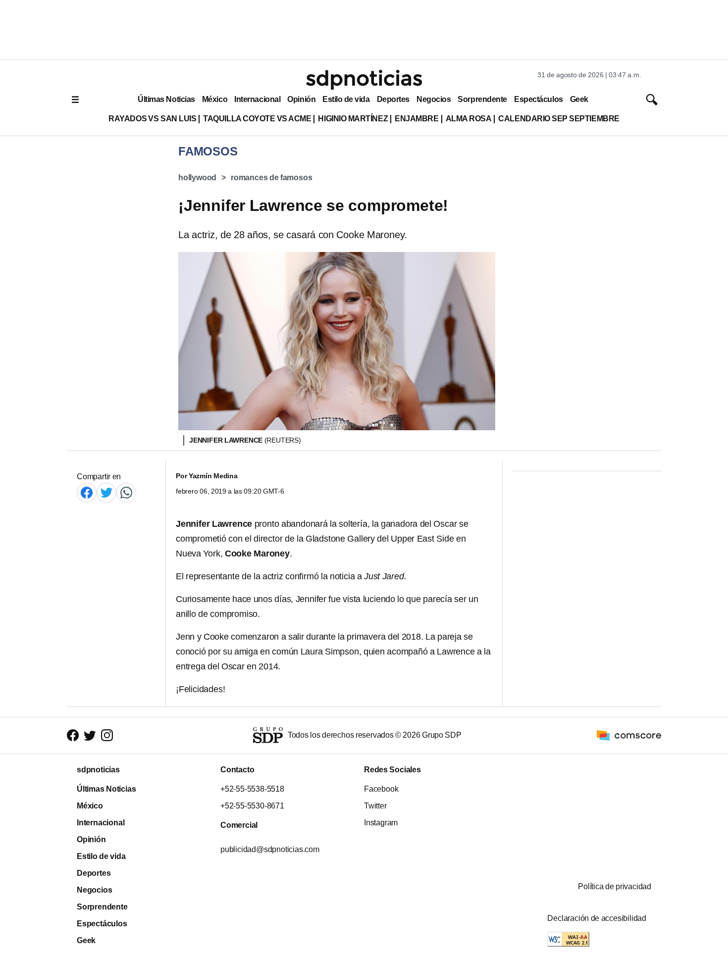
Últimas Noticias (166, 99)
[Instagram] (107, 735)
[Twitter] (106, 492)
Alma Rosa (469, 118)
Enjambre (416, 118)
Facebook (381, 789)
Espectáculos (538, 99)
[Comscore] (629, 735)
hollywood (197, 177)
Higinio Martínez (353, 118)
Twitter (375, 806)
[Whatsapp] (126, 492)
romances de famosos (271, 177)
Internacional (257, 99)
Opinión (301, 99)
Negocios (433, 99)
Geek (579, 99)
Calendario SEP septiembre (558, 118)
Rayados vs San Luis (152, 118)
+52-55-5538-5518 (252, 789)
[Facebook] (87, 492)
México (214, 99)
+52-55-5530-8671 (252, 806)
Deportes (393, 99)
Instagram (381, 822)
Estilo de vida (345, 99)
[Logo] (364, 80)
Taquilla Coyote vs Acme (257, 118)
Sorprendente (482, 99)
